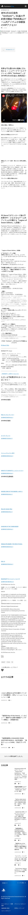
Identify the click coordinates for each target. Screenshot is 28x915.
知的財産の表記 (5, 908)
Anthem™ (3, 662)
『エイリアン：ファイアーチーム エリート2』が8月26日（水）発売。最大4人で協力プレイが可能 (21, 858)
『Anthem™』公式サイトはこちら (10, 373)
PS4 (12, 662)
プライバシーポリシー (20, 904)
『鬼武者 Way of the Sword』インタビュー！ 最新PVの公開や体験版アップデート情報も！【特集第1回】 (14, 718)
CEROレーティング (19, 908)
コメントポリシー (6, 911)
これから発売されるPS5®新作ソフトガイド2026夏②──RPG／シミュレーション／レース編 (14, 695)
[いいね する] (9, 700)
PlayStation (9, 6)
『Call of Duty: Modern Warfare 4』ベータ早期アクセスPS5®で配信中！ (21, 871)
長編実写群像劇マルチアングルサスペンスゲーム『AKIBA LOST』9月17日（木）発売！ (20, 789)
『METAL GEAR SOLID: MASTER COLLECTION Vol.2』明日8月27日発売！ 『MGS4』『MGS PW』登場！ (20, 802)
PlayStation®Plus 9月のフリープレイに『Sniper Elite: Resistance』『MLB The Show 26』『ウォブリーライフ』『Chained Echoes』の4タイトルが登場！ (21, 774)
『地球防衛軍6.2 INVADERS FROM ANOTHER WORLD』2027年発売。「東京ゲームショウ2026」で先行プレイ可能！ (14, 741)
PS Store (8, 662)
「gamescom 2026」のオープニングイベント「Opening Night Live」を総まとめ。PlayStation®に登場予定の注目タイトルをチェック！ (21, 816)
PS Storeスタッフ (10, 49)
